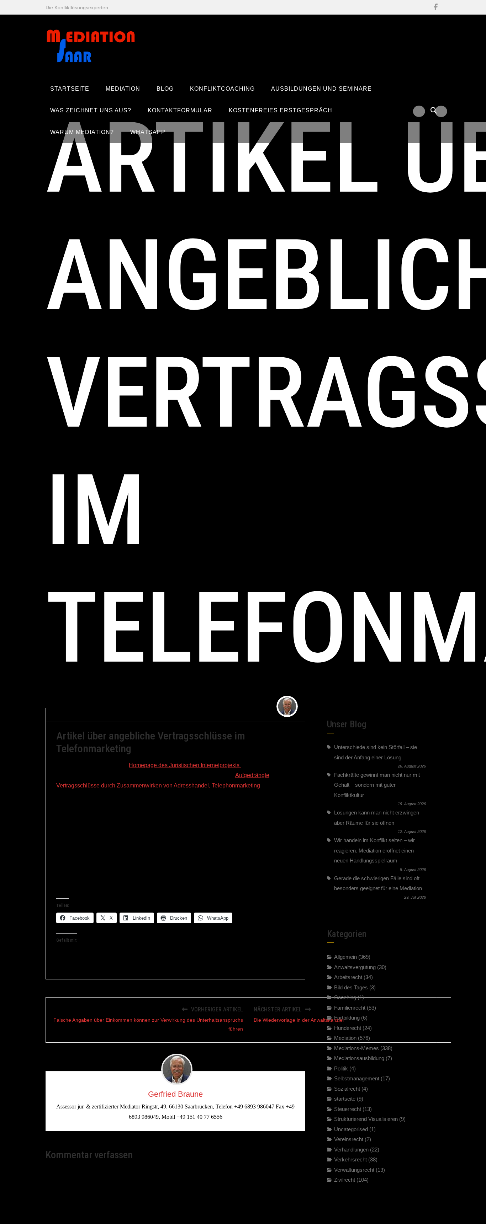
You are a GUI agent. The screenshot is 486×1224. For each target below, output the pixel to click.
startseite (344, 1099)
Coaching (345, 997)
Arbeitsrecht (348, 977)
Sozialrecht (347, 1088)
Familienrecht (349, 1007)
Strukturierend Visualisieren (366, 1119)
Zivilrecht (156, 714)
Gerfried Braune (77, 714)
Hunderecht (347, 1028)
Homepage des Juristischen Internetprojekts (185, 765)
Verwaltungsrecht (354, 1169)
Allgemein (345, 957)
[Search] (433, 110)
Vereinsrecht (348, 1139)
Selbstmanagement (356, 1078)
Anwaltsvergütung (355, 967)
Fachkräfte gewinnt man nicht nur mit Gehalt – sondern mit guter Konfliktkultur (377, 785)
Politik (341, 1068)
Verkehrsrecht (350, 1159)
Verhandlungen (351, 1149)
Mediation (345, 1038)
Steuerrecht (347, 1109)
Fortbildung (347, 1018)
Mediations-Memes (356, 1048)
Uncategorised (351, 1129)
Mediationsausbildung (359, 1058)
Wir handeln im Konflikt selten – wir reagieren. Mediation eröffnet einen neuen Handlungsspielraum (374, 850)
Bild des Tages (351, 987)
